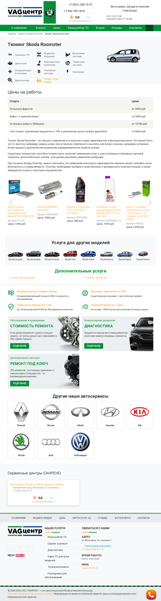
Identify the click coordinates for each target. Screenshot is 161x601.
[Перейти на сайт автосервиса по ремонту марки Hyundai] (110, 414)
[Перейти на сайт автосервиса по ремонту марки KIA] (139, 414)
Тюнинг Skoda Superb (22, 277)
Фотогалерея (122, 518)
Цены (57, 27)
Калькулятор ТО (78, 27)
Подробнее (19, 346)
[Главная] (25, 12)
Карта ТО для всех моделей (57, 558)
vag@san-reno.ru (90, 568)
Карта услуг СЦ (82, 518)
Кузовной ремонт (58, 566)
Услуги (100, 27)
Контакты (135, 27)
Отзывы (117, 27)
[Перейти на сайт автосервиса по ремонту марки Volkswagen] (80, 444)
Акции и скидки (42, 518)
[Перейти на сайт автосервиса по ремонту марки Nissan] (50, 414)
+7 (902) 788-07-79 (92, 549)
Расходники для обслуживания (56, 575)
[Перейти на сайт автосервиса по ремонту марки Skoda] (21, 444)
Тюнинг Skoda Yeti (96, 277)
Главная (12, 34)
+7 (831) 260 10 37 (80, 4)
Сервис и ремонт (58, 543)
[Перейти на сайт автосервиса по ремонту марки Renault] (21, 414)
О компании (19, 27)
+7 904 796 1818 (74, 11)
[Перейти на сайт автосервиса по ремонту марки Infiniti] (80, 414)
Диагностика (55, 550)
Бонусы (41, 27)
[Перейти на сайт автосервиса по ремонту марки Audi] (50, 444)
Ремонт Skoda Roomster (30, 34)
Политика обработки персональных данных (30, 593)
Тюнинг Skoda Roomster (56, 34)
